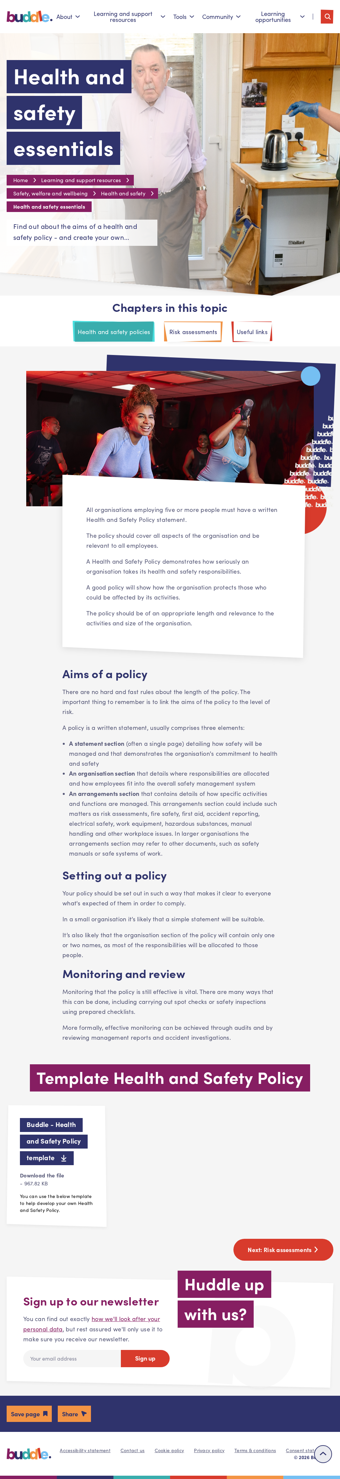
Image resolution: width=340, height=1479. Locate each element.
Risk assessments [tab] (193, 332)
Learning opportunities (273, 17)
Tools (180, 17)
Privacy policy (209, 1450)
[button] (29, 1414)
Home (20, 179)
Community (217, 17)
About (64, 17)
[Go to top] (323, 1454)
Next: (280, 1249)
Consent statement (307, 1450)
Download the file (42, 1179)
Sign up (145, 1358)
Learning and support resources (123, 17)
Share (70, 1414)
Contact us (133, 1450)
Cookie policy (169, 1450)
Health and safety (123, 193)
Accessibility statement (85, 1450)
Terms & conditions (255, 1450)
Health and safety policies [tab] (114, 332)
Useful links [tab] (252, 332)
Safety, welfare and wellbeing (50, 193)
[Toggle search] (327, 17)
